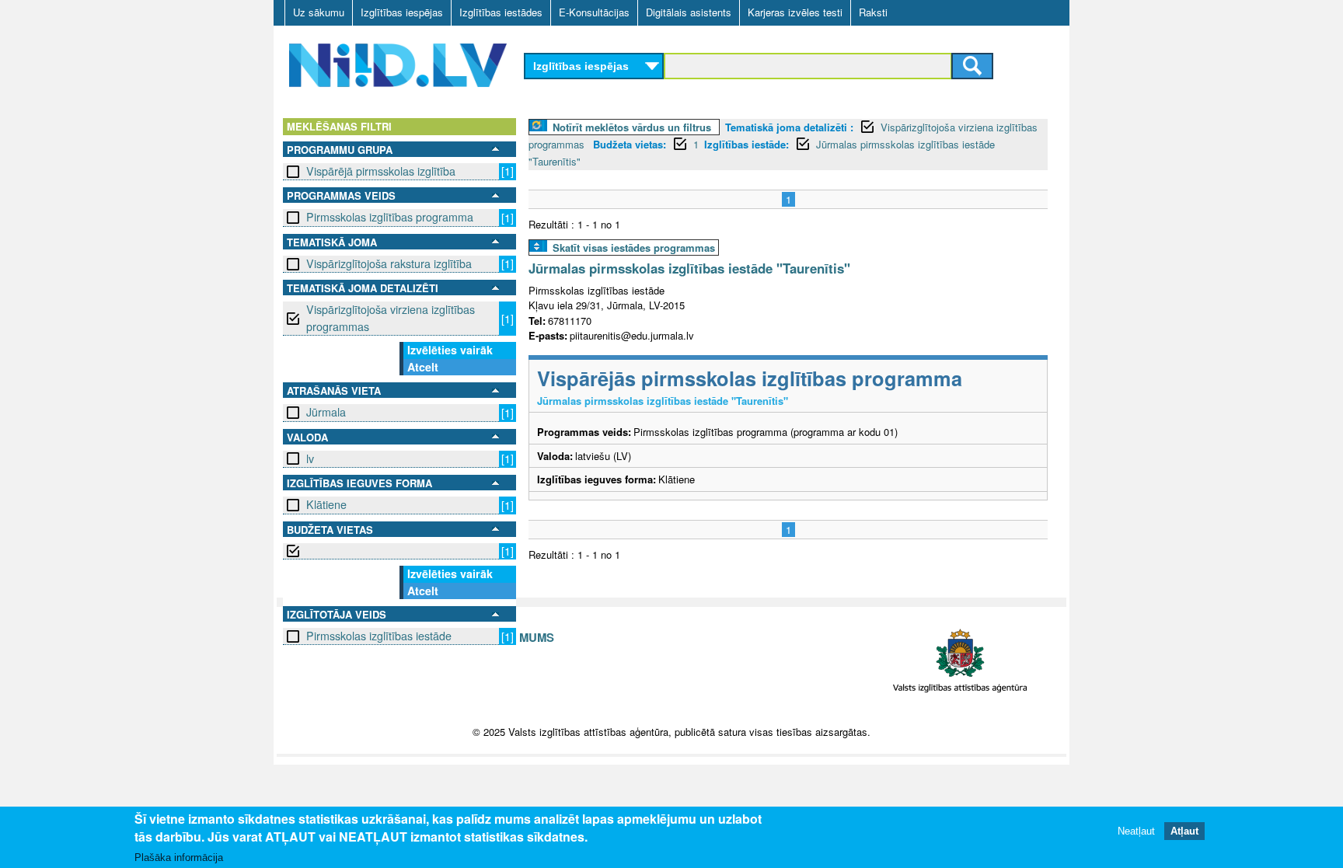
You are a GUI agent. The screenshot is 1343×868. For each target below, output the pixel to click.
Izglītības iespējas (402, 12)
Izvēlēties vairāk (450, 349)
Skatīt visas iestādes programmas (634, 247)
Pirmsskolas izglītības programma (389, 217)
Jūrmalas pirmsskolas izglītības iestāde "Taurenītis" (689, 268)
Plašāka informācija (178, 857)
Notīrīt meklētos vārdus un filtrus (632, 127)
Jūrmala (326, 412)
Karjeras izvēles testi (795, 12)
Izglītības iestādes (500, 12)
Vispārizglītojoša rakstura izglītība (389, 263)
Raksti (873, 12)
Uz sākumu (318, 12)
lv (310, 458)
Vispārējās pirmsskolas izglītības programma (749, 378)
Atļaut (1184, 831)
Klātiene (326, 504)
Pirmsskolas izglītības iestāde (379, 635)
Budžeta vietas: (629, 144)
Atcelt (422, 367)
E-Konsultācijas (594, 12)
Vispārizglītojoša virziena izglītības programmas (390, 317)
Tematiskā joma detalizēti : (789, 127)
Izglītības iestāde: (746, 144)
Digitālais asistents (688, 12)
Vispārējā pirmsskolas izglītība (380, 171)
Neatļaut (1136, 831)
